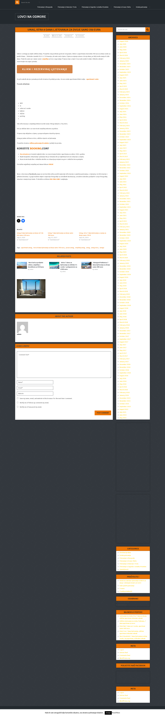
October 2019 (124, 272)
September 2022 (125, 173)
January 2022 (124, 196)
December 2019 (125, 266)
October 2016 (124, 370)
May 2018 (123, 317)
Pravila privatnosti (126, 591)
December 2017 (125, 331)
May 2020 (123, 252)
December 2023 (125, 131)
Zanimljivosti (68, 36)
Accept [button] (108, 713)
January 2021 (124, 230)
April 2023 (123, 154)
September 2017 (125, 339)
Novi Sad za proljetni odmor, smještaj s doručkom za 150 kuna (36, 265)
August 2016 (124, 376)
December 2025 (125, 64)
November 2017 (125, 333)
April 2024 (123, 120)
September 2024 (125, 106)
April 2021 (123, 221)
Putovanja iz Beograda (44, 7)
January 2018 (124, 328)
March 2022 (124, 190)
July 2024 (123, 111)
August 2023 (124, 142)
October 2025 (124, 69)
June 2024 (123, 114)
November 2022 (125, 168)
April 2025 (123, 86)
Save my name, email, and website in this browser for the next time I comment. (46, 398)
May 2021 (123, 218)
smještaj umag (80, 248)
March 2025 (124, 89)
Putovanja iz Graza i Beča (122, 7)
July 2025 (123, 78)
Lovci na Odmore (32, 17)
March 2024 (124, 123)
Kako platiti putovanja (127, 586)
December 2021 (125, 199)
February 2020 (125, 260)
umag (88, 248)
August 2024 (124, 109)
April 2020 (123, 255)
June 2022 (123, 182)
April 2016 (123, 387)
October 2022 (124, 170)
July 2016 (123, 378)
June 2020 (123, 249)
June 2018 (123, 314)
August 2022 (124, 176)
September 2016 (125, 373)
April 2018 (123, 319)
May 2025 (123, 83)
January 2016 (124, 395)
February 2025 (125, 92)
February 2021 (125, 227)
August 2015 (124, 409)
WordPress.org (125, 658)
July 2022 (123, 179)
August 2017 (124, 342)
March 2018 (124, 322)
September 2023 (125, 140)
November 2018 (125, 300)
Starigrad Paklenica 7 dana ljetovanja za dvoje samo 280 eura (101, 265)
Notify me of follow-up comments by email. (34, 403)
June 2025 (123, 81)
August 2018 (124, 308)
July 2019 (123, 280)
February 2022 (125, 193)
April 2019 (123, 289)
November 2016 (125, 367)
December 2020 (125, 232)
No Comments (80, 36)
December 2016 (125, 364)
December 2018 (125, 297)
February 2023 (125, 159)
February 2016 (125, 392)
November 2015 (125, 401)
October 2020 (124, 238)
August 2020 (124, 244)
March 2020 (124, 258)
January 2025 (124, 95)
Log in (122, 650)
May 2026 (123, 50)
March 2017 (124, 356)
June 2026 (123, 47)
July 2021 (123, 213)
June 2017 (123, 348)
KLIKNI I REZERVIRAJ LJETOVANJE (44, 69)
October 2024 (124, 103)
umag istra (94, 248)
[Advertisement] (64, 45)
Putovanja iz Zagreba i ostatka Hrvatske (95, 7)
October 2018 (124, 303)
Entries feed (124, 653)
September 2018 (125, 305)
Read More (116, 713)
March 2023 (124, 156)
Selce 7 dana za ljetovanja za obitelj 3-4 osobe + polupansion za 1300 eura (68, 266)
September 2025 (125, 72)
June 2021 (123, 215)
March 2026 (124, 55)
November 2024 (125, 100)
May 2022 (123, 185)
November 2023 (125, 134)
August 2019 (124, 277)
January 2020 (124, 263)
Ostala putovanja (141, 7)
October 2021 (124, 204)
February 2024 (125, 126)
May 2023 (123, 151)
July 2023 (123, 145)
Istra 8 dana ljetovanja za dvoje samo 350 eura (48, 248)
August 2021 (124, 210)
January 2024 (124, 128)
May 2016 (123, 384)
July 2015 (123, 412)
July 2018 (123, 311)
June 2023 (123, 148)
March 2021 (124, 224)
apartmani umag (26, 248)
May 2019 (123, 286)
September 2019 (125, 274)
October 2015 (124, 404)
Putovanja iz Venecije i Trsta (67, 7)
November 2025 (125, 67)
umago (102, 248)
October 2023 (124, 137)
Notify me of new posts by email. (31, 407)
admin (47, 36)
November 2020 (125, 235)
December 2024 (125, 97)
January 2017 (124, 362)
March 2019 (124, 291)
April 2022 (123, 187)
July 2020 (123, 246)
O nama (122, 588)
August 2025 (124, 75)
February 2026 (125, 58)
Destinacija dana (125, 552)
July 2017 (123, 345)
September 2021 (125, 207)
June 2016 (123, 381)
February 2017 (125, 359)
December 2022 (125, 165)
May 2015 (123, 418)
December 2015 (125, 398)
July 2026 (123, 44)
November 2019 (125, 269)
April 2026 (123, 52)
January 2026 (124, 61)
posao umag (70, 248)
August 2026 (124, 41)
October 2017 (124, 336)
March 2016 (124, 390)
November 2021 (125, 201)
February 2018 (125, 325)
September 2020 (125, 241)
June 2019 (123, 283)
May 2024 (123, 117)
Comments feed (125, 655)
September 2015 (125, 407)
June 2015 (123, 415)
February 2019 (125, 294)
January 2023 (124, 162)
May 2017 (123, 350)
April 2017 (123, 353)
